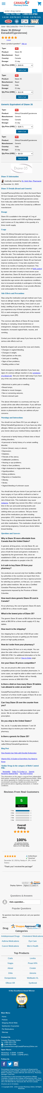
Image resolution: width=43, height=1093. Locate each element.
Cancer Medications (10, 946)
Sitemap (5, 1032)
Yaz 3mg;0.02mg (26, 773)
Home (3, 26)
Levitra (33, 958)
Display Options (16, 885)
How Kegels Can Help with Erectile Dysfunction (19, 753)
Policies (5, 1020)
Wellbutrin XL (32, 978)
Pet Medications (8, 1029)
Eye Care (33, 941)
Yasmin (31, 772)
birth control (37, 269)
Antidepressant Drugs (10, 936)
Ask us (24, 44)
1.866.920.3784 (29, 14)
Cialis (10, 958)
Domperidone (10, 978)
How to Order (26, 658)
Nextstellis (6, 772)
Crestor (33, 968)
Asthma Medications (10, 941)
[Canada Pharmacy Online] (21, 6)
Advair (10, 968)
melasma (4, 503)
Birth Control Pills (12, 26)
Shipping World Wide (10, 1023)
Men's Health (32, 946)
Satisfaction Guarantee (10, 1026)
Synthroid (33, 983)
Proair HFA (32, 963)
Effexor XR (10, 983)
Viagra (10, 963)
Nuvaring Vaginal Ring (9, 773)
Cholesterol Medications (32, 936)
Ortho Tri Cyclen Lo (19, 772)
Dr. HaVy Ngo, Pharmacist (31, 181)
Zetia (10, 973)
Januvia (32, 973)
